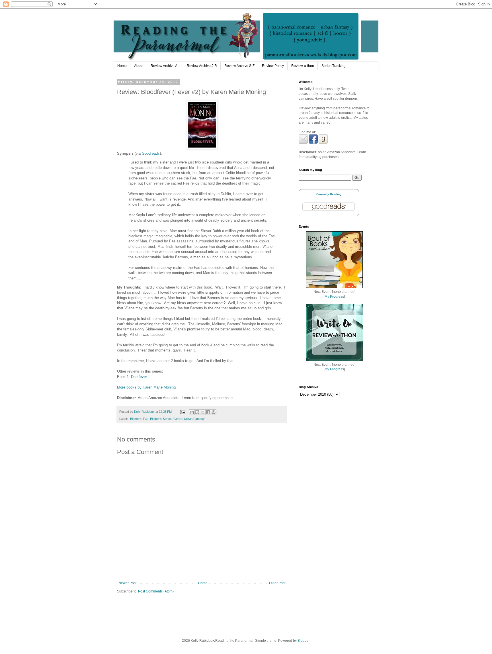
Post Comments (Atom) (156, 591)
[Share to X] (203, 412)
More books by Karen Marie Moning (146, 387)
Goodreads (151, 153)
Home (122, 66)
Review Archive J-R (202, 66)
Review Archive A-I (165, 66)
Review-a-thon (302, 66)
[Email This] (192, 412)
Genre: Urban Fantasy (189, 418)
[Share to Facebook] (208, 412)
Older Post (277, 583)
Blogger (303, 641)
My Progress (334, 297)
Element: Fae (139, 418)
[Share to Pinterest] (213, 412)
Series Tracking (333, 66)
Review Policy (273, 66)
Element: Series (161, 418)
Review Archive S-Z (239, 66)
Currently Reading (328, 194)
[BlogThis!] (197, 412)
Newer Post (127, 583)
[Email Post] (182, 411)
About (138, 66)
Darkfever (139, 377)
